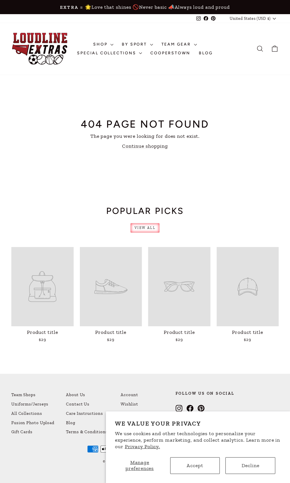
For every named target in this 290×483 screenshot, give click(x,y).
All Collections (26, 413)
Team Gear (177, 44)
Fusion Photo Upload (32, 422)
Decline (250, 465)
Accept (195, 465)
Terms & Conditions (87, 431)
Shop (101, 44)
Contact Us (77, 404)
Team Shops (23, 394)
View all (145, 228)
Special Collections (107, 53)
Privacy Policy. (142, 446)
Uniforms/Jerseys (29, 404)
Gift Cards (22, 431)
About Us (75, 394)
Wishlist (129, 404)
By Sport (135, 44)
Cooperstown (170, 53)
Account (129, 394)
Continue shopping (145, 146)
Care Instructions (84, 413)
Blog (206, 53)
